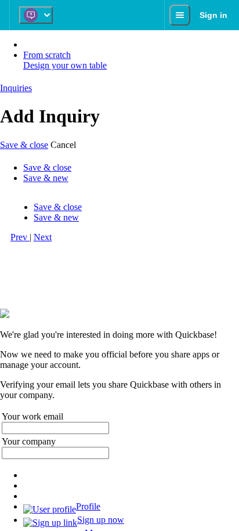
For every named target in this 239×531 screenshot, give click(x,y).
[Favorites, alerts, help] (179, 15)
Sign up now (100, 520)
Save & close (24, 145)
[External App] (36, 15)
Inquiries (16, 88)
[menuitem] (131, 508)
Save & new (45, 178)
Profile (88, 506)
